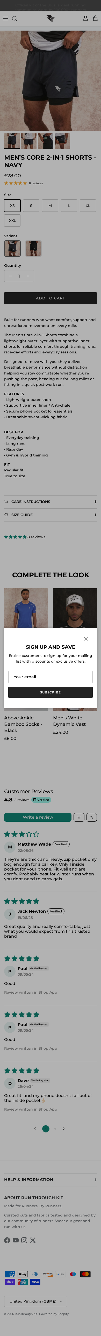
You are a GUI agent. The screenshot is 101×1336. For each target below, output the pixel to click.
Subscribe (50, 692)
